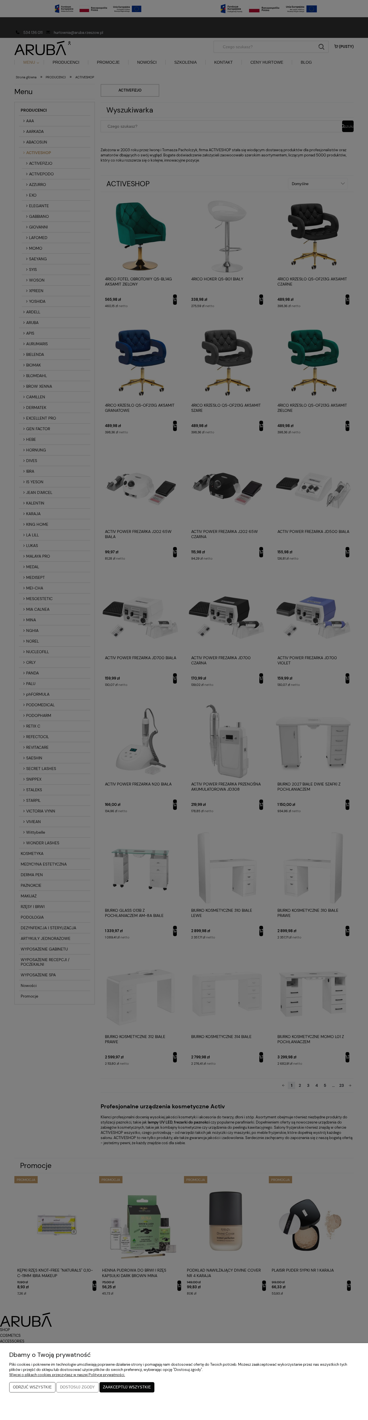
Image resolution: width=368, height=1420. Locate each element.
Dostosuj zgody (77, 1387)
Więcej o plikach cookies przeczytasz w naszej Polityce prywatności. (67, 1374)
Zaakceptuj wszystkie (127, 1387)
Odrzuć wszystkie (32, 1387)
